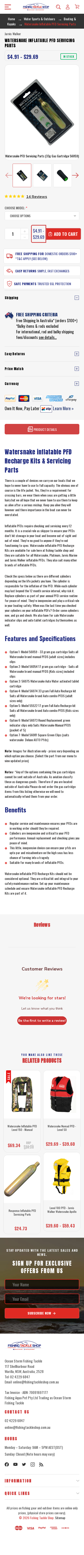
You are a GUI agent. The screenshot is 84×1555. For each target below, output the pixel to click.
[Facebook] (7, 1464)
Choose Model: (16, 207)
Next (75, 175)
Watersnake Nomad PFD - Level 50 (62, 1128)
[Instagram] (33, 1464)
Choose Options (22, 1227)
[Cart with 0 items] (77, 6)
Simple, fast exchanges (53, 270)
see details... (48, 337)
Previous (9, 175)
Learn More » (63, 408)
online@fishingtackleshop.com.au (27, 1427)
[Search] (58, 6)
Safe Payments (25, 283)
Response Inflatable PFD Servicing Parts (22, 1212)
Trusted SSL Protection (54, 283)
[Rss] (41, 1464)
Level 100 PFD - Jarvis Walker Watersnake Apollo (62, 1209)
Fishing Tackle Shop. (42, 1517)
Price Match (14, 368)
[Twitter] (24, 1464)
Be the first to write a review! (42, 1020)
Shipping (11, 297)
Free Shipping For (29, 253)
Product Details (45, 429)
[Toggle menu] (6, 6)
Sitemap (60, 1517)
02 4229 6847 (14, 1420)
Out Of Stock (22, 1145)
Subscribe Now (40, 1313)
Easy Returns (25, 270)
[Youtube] (15, 1464)
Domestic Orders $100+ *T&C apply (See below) (46, 256)
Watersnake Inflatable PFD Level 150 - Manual (22, 1128)
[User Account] (67, 6)
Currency (12, 383)
